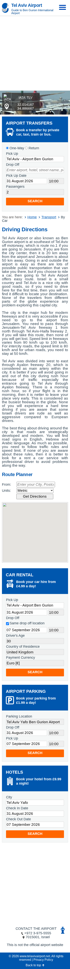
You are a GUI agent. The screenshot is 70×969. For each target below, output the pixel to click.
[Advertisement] (35, 53)
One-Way (16, 148)
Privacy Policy (43, 959)
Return (33, 148)
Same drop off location (27, 623)
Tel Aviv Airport (26, 5)
